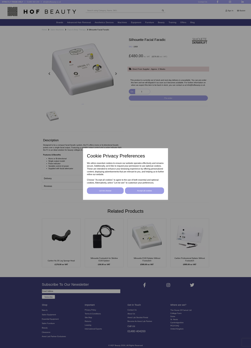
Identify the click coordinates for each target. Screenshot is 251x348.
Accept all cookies (144, 191)
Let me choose (105, 191)
